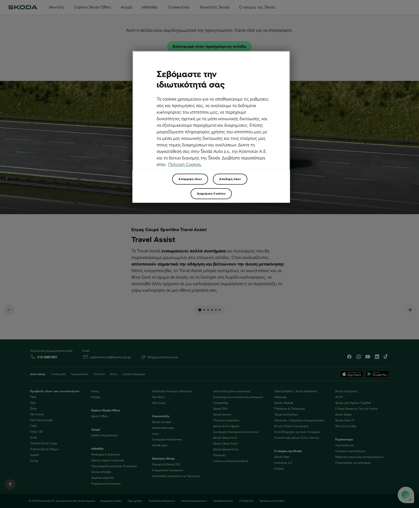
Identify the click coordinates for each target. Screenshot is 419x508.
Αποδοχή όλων (230, 179)
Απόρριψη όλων (190, 179)
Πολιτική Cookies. (185, 164)
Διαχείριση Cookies (211, 193)
